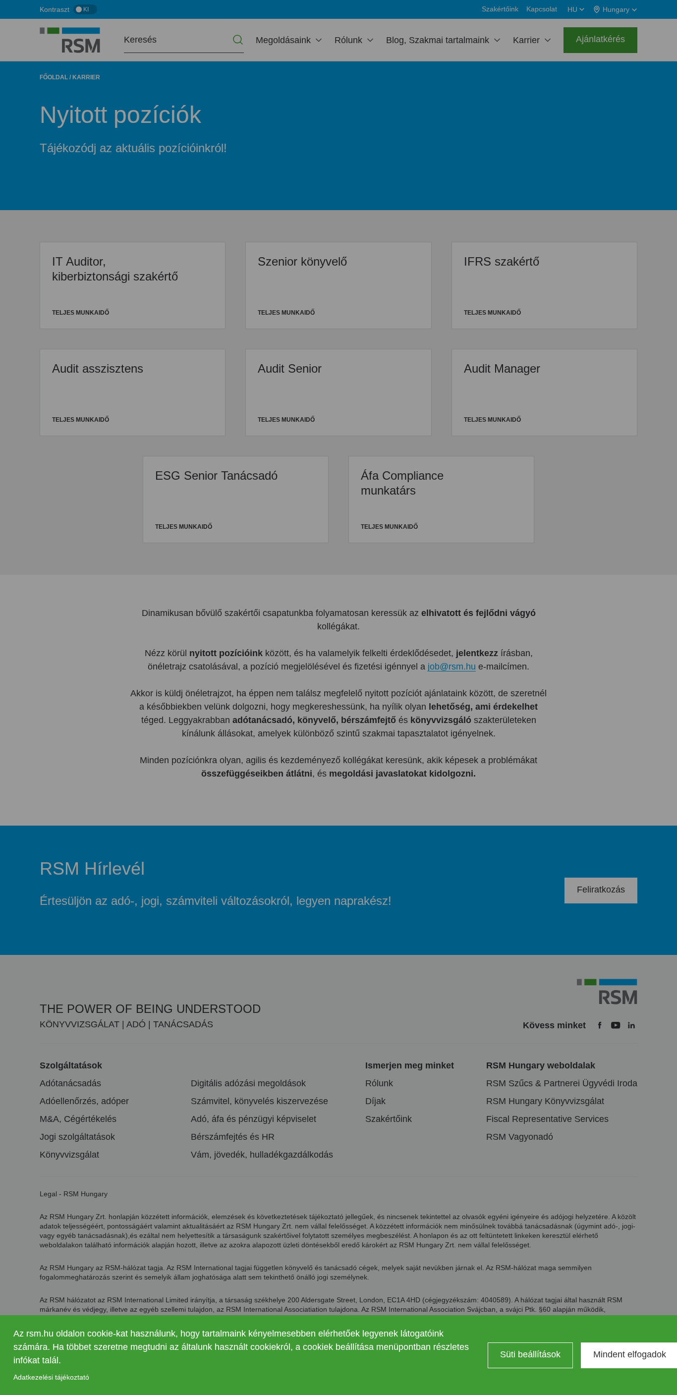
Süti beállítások (530, 1354)
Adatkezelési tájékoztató (51, 1377)
